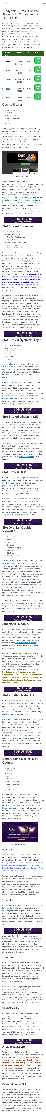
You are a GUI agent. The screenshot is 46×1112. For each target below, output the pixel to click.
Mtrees (19, 590)
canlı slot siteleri (8, 398)
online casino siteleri (26, 457)
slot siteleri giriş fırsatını (11, 483)
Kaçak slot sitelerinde (10, 719)
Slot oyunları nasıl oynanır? (25, 643)
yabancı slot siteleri (13, 1000)
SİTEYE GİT (38, 60)
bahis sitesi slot (8, 908)
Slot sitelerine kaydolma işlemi (13, 364)
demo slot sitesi (23, 422)
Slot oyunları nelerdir (10, 561)
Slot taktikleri (27, 722)
